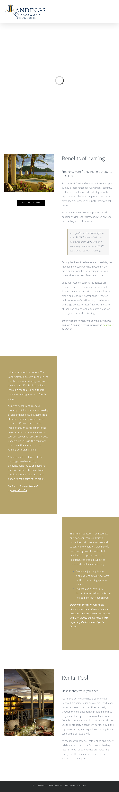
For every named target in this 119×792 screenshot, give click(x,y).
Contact (107, 325)
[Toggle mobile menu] (113, 6)
